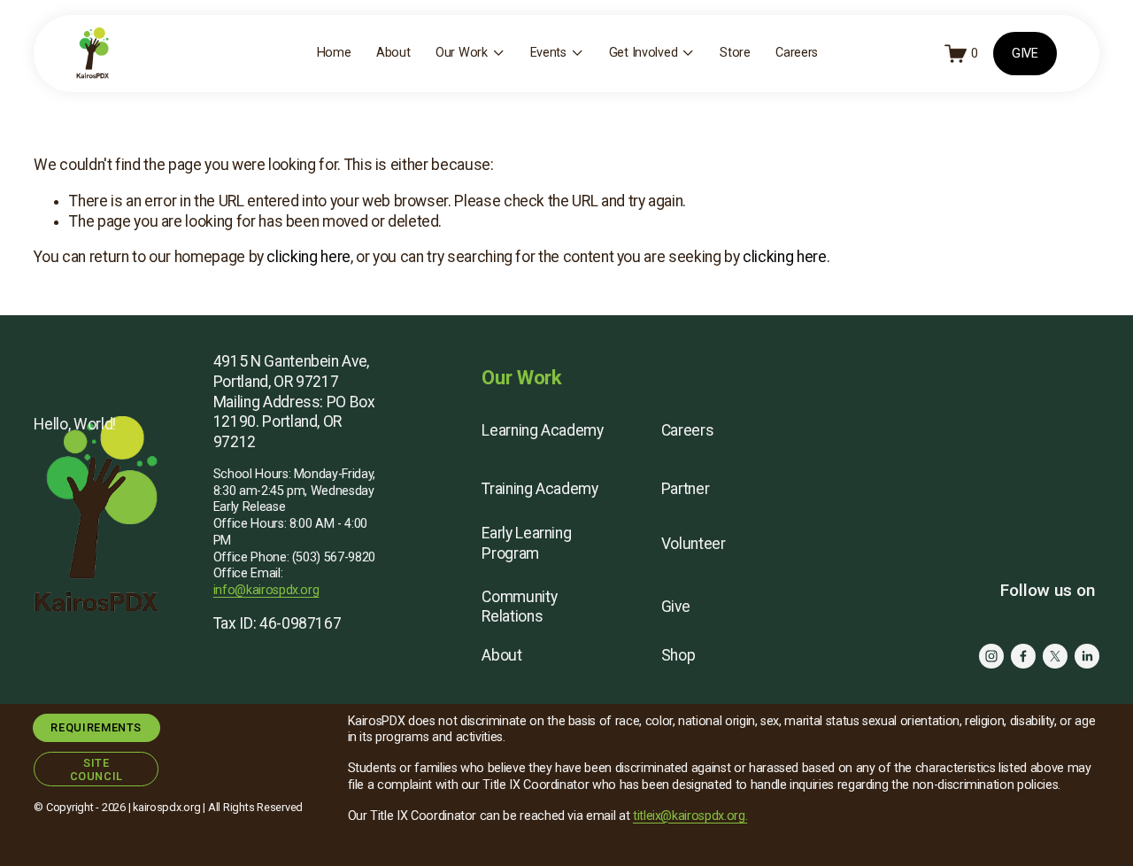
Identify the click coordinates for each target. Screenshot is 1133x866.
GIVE (1025, 53)
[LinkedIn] (1087, 656)
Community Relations (519, 607)
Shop (678, 655)
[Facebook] (1023, 656)
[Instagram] (991, 656)
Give (675, 606)
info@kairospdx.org (266, 590)
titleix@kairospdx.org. (690, 815)
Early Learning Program (526, 543)
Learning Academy (542, 430)
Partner (685, 489)
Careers (796, 52)
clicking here (308, 257)
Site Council (96, 769)
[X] (1055, 656)
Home (334, 52)
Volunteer (693, 544)
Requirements (96, 727)
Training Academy (539, 489)
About (393, 52)
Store (735, 52)
